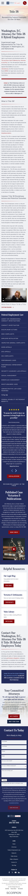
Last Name (4, 746)
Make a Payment (14, 859)
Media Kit (14, 853)
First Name (4, 741)
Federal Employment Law (14, 850)
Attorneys (14, 847)
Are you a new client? (7, 760)
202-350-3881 (14, 823)
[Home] (13, 3)
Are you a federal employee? (9, 765)
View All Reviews (14, 476)
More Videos (14, 532)
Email (3, 756)
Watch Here (9, 621)
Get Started (14, 716)
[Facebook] (9, 872)
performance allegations (13, 658)
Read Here (9, 585)
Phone (3, 751)
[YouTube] (15, 872)
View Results (10, 602)
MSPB (6, 71)
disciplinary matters (6, 133)
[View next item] (16, 470)
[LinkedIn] (19, 872)
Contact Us (14, 862)
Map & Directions (14, 836)
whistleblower (5, 69)
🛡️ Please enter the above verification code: (12, 783)
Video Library (14, 856)
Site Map (14, 865)
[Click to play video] (14, 549)
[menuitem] (14, 320)
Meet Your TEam (14, 721)
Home (14, 844)
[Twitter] (12, 872)
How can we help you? (7, 770)
